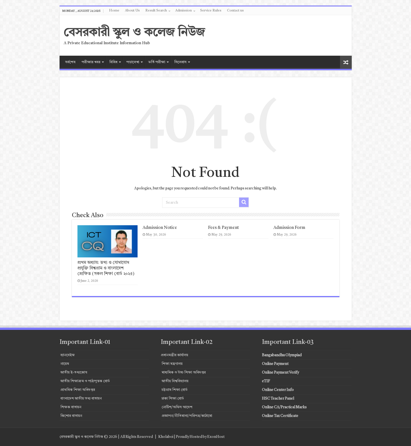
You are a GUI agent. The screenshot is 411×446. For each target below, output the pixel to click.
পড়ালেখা (132, 62)
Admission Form (289, 228)
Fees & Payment (223, 228)
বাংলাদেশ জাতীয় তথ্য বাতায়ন (81, 398)
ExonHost (216, 437)
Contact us (235, 10)
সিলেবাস (180, 62)
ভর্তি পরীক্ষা (156, 62)
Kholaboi (165, 437)
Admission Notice (160, 228)
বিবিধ (113, 62)
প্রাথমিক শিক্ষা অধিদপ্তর (77, 390)
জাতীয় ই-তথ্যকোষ (73, 372)
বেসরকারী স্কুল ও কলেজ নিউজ (134, 33)
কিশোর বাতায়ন (71, 416)
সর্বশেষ (70, 62)
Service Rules (210, 10)
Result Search (156, 10)
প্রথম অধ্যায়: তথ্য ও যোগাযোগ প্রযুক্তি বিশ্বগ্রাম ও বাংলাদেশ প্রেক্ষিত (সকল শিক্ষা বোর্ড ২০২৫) (105, 268)
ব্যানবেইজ (67, 355)
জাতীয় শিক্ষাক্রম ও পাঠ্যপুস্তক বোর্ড (85, 381)
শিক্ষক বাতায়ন (70, 407)
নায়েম (64, 364)
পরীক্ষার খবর (91, 62)
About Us (132, 10)
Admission (183, 10)
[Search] (244, 202)
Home (114, 10)
